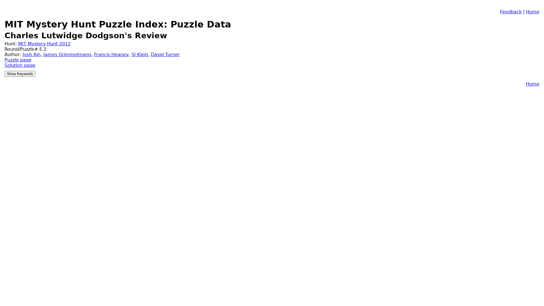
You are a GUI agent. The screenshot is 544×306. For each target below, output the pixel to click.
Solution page (20, 65)
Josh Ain (32, 54)
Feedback (511, 11)
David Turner (165, 54)
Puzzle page (18, 60)
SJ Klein (139, 54)
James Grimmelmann (67, 54)
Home (532, 11)
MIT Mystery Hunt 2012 (44, 43)
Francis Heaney (111, 54)
